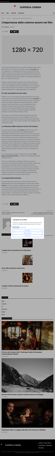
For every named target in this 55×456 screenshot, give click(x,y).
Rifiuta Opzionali (27, 233)
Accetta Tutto (27, 235)
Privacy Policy (23, 227)
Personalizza (27, 230)
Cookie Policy (16, 227)
